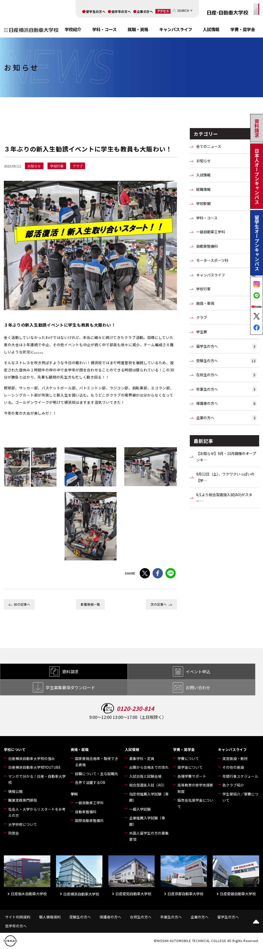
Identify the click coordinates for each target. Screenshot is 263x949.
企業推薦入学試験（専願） (147, 821)
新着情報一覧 (90, 604)
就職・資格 (138, 29)
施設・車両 (225, 303)
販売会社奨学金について (195, 803)
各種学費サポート (191, 776)
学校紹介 (73, 29)
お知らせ (225, 160)
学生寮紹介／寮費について (240, 797)
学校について (14, 749)
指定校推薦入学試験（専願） (149, 797)
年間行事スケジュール (240, 776)
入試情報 (211, 29)
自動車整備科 (225, 246)
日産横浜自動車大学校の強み (31, 758)
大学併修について (22, 824)
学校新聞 (225, 203)
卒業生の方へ (225, 389)
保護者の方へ (225, 403)
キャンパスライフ (175, 29)
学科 (74, 793)
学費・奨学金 (242, 29)
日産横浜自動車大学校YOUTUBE (34, 767)
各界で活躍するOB (90, 782)
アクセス (163, 11)
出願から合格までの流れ (149, 767)
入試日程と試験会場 (145, 776)
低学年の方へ (121, 11)
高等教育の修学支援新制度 (195, 788)
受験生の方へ (225, 360)
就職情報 (225, 189)
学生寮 (225, 331)
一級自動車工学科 (225, 231)
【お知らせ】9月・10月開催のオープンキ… (226, 456)
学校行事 (225, 288)
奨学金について (190, 767)
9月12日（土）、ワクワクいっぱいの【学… (225, 477)
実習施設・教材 (235, 758)
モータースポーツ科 (225, 260)
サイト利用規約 (17, 916)
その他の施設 (233, 767)
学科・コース (104, 29)
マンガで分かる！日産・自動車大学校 (37, 779)
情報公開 (15, 791)
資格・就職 (80, 749)
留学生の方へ (95, 11)
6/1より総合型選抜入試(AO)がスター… (224, 498)
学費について (188, 758)
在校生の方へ (225, 374)
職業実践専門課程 (22, 800)
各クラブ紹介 (233, 784)
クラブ (225, 317)
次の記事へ (159, 604)
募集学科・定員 (141, 758)
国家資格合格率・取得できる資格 (96, 761)
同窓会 (13, 833)
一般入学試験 (140, 809)
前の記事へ (22, 604)
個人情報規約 (50, 916)
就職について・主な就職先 (96, 773)
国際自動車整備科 (89, 820)
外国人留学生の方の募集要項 (149, 836)
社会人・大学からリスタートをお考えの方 (37, 812)
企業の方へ (145, 11)
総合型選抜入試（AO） (147, 784)
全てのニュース (225, 146)
